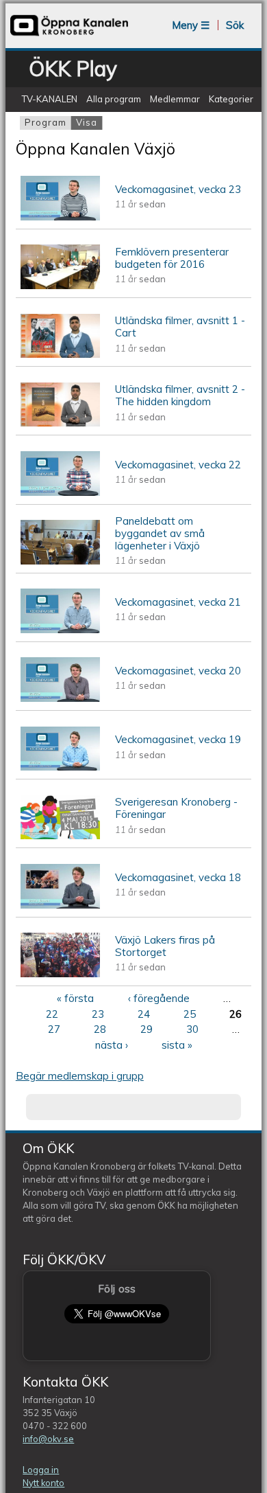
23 (98, 1014)
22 (52, 1014)
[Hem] (69, 34)
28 (100, 1029)
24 (144, 1014)
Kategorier (231, 98)
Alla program (113, 98)
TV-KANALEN (49, 98)
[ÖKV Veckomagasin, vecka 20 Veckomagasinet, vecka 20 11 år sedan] (133, 703)
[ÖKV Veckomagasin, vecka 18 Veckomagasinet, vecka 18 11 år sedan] (133, 909)
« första (75, 998)
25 (189, 1014)
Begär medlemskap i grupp (80, 1075)
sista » (177, 1044)
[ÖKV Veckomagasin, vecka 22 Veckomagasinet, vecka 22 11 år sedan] (133, 496)
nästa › (111, 1044)
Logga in (41, 1469)
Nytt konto (43, 1482)
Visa (88, 122)
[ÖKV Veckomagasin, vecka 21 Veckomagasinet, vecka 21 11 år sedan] (133, 634)
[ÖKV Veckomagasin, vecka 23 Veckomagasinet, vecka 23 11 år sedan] (133, 221)
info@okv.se (48, 1438)
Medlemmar (175, 98)
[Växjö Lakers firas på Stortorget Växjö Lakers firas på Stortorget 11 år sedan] (133, 978)
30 (192, 1029)
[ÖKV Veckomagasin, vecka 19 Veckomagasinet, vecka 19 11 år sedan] (133, 772)
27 (54, 1029)
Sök (235, 25)
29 (146, 1029)
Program (45, 122)
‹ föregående (159, 998)
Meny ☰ (190, 25)
